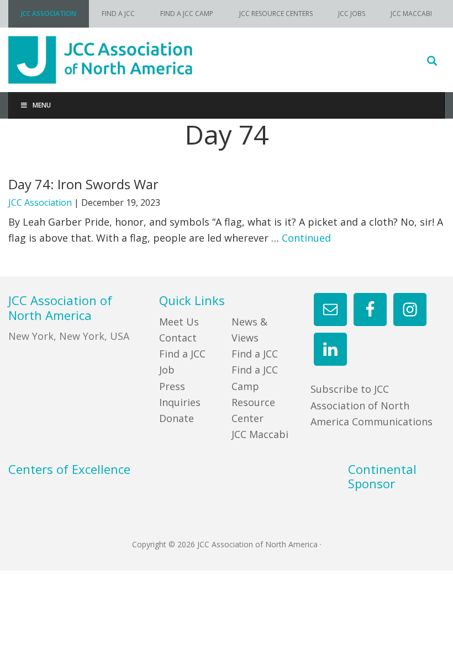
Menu (42, 105)
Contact (178, 337)
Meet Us (179, 321)
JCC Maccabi (259, 434)
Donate (176, 418)
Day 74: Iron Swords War (83, 184)
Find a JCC (254, 353)
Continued (306, 237)
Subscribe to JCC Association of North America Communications (371, 405)
